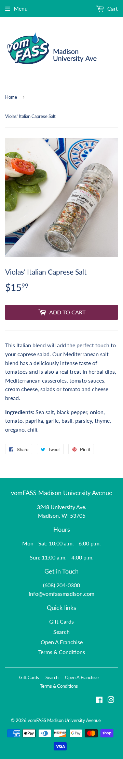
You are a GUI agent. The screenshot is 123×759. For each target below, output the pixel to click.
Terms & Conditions (61, 652)
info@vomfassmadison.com (61, 593)
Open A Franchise (62, 642)
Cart (112, 8)
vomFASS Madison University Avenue (64, 720)
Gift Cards (61, 621)
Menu (21, 8)
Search (61, 631)
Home (11, 97)
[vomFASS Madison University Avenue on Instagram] (111, 700)
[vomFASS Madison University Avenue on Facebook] (99, 700)
